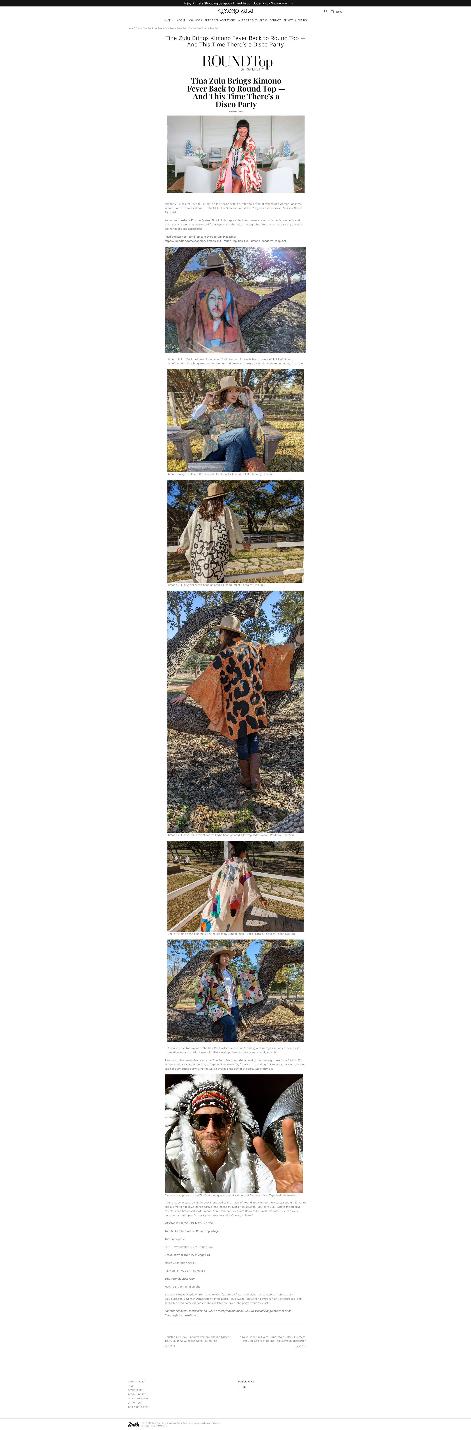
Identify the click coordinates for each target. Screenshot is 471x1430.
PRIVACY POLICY (137, 1394)
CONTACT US (135, 1390)
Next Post (301, 1345)
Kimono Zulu (235, 11)
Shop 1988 (213, 1048)
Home (130, 28)
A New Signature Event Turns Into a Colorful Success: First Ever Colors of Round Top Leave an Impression (273, 1338)
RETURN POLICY (137, 1381)
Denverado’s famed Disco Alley (187, 1064)
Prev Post (170, 1345)
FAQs (130, 1385)
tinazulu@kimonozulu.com (181, 1315)
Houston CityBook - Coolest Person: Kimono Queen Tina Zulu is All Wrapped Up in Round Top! (197, 1338)
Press (138, 28)
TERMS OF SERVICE (138, 1406)
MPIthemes (162, 1426)
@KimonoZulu (240, 1310)
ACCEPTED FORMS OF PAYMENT (138, 1400)
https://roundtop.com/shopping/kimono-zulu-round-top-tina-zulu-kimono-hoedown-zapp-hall (225, 240)
